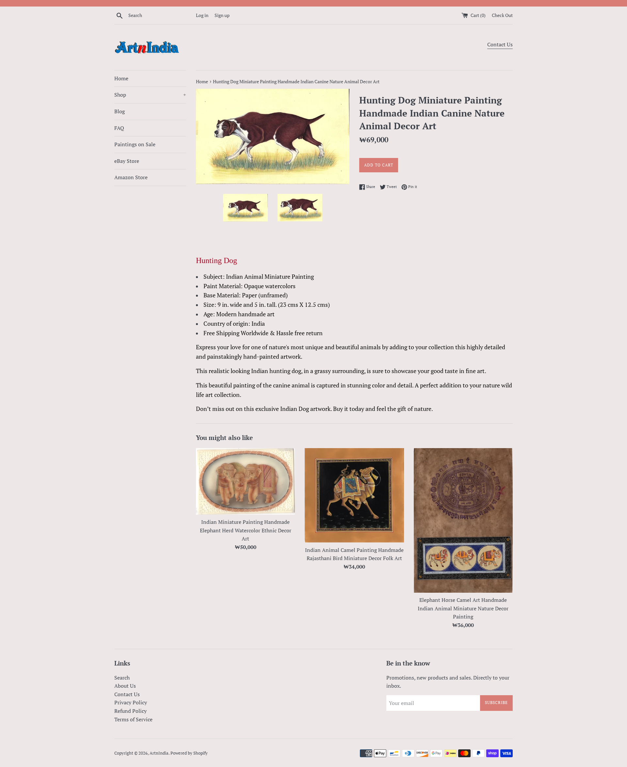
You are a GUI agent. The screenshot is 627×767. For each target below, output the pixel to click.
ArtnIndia (159, 753)
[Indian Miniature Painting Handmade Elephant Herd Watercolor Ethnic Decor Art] (245, 481)
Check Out (502, 15)
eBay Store (126, 160)
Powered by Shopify (189, 753)
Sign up (222, 15)
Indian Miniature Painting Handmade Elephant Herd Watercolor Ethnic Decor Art (245, 530)
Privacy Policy (130, 702)
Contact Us (500, 44)
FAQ (119, 128)
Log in (202, 15)
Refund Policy (130, 710)
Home (121, 78)
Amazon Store (131, 177)
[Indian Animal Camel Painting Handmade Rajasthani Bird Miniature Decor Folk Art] (354, 495)
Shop (150, 94)
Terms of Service (133, 719)
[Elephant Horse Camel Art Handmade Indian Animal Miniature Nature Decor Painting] (463, 520)
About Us (125, 685)
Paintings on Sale (134, 144)
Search (122, 677)
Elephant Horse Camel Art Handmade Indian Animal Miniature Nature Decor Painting (463, 608)
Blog (119, 111)
